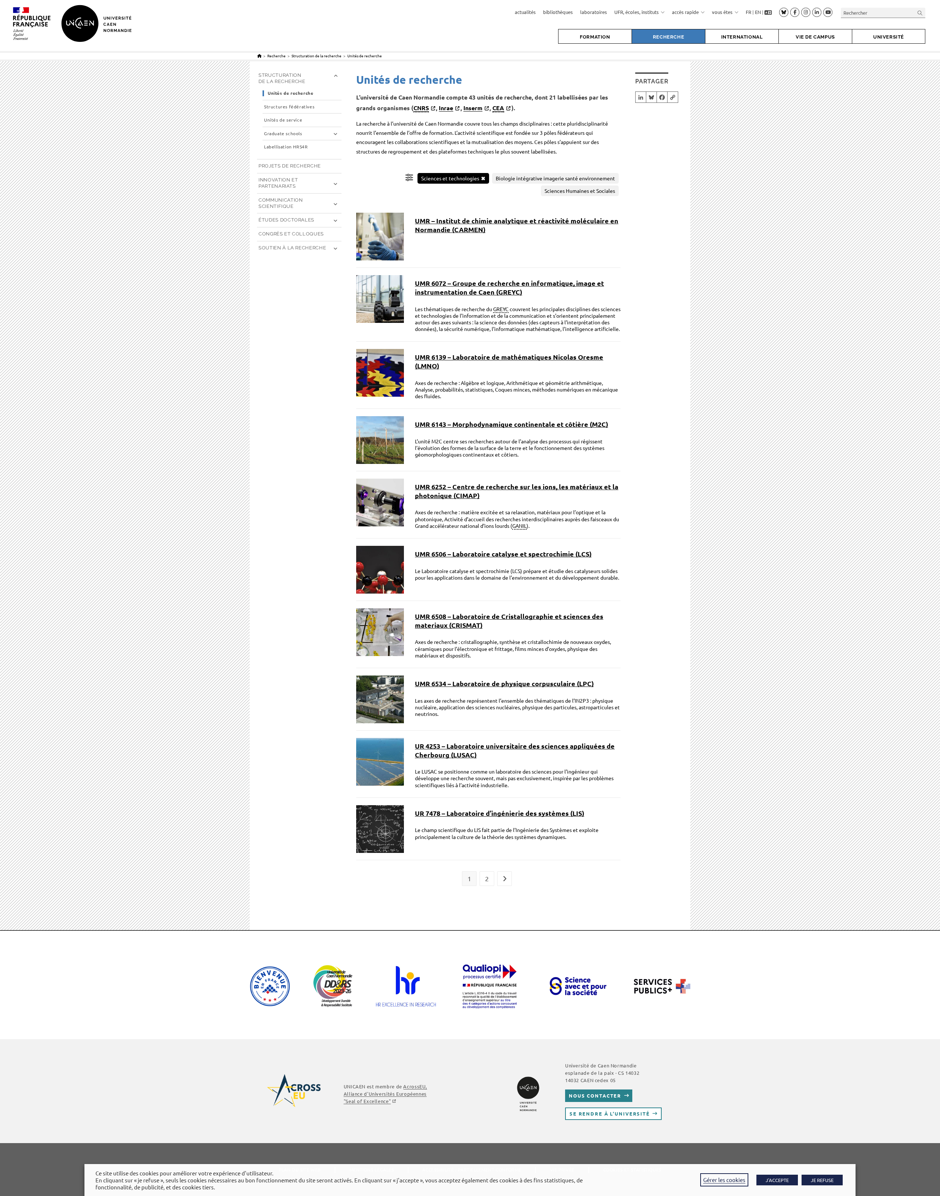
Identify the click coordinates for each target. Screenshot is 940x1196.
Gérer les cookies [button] (724, 1179)
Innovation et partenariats (278, 183)
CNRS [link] (421, 108)
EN (758, 12)
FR (748, 12)
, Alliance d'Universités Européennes (385, 1093)
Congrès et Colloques (291, 234)
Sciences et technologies (450, 178)
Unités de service (283, 120)
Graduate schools (283, 133)
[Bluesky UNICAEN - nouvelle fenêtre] (783, 12)
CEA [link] (498, 108)
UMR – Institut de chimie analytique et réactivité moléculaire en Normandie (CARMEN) (516, 225)
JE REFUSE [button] (822, 1180)
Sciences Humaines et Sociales (580, 190)
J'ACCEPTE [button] (777, 1180)
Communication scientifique (280, 203)
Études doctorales (286, 220)
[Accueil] (259, 55)
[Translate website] (768, 12)
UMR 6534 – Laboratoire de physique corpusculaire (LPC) (504, 683)
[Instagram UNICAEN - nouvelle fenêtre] (805, 12)
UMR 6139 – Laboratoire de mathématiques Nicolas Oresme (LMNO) (509, 361)
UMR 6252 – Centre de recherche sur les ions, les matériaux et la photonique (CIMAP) (516, 491)
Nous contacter (595, 1095)
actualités (525, 12)
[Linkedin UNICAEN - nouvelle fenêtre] (816, 12)
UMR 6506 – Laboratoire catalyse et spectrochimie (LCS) (503, 554)
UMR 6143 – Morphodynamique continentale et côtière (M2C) (511, 424)
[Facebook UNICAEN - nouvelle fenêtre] (794, 12)
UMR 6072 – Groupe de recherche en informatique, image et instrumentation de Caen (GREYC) (509, 287)
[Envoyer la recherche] (920, 13)
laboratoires (593, 12)
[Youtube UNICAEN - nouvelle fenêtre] (827, 12)
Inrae (446, 108)
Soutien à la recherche (292, 248)
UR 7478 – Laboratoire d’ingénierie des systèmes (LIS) (499, 813)
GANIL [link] (519, 525)
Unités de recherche (364, 55)
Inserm (472, 108)
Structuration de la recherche (282, 78)
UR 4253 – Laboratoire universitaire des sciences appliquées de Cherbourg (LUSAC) (515, 750)
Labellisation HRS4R (286, 147)
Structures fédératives (289, 106)
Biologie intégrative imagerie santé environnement (555, 178)
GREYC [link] (501, 309)
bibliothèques (558, 12)
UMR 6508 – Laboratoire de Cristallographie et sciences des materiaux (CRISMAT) (509, 620)
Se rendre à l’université (610, 1113)
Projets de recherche (289, 166)
